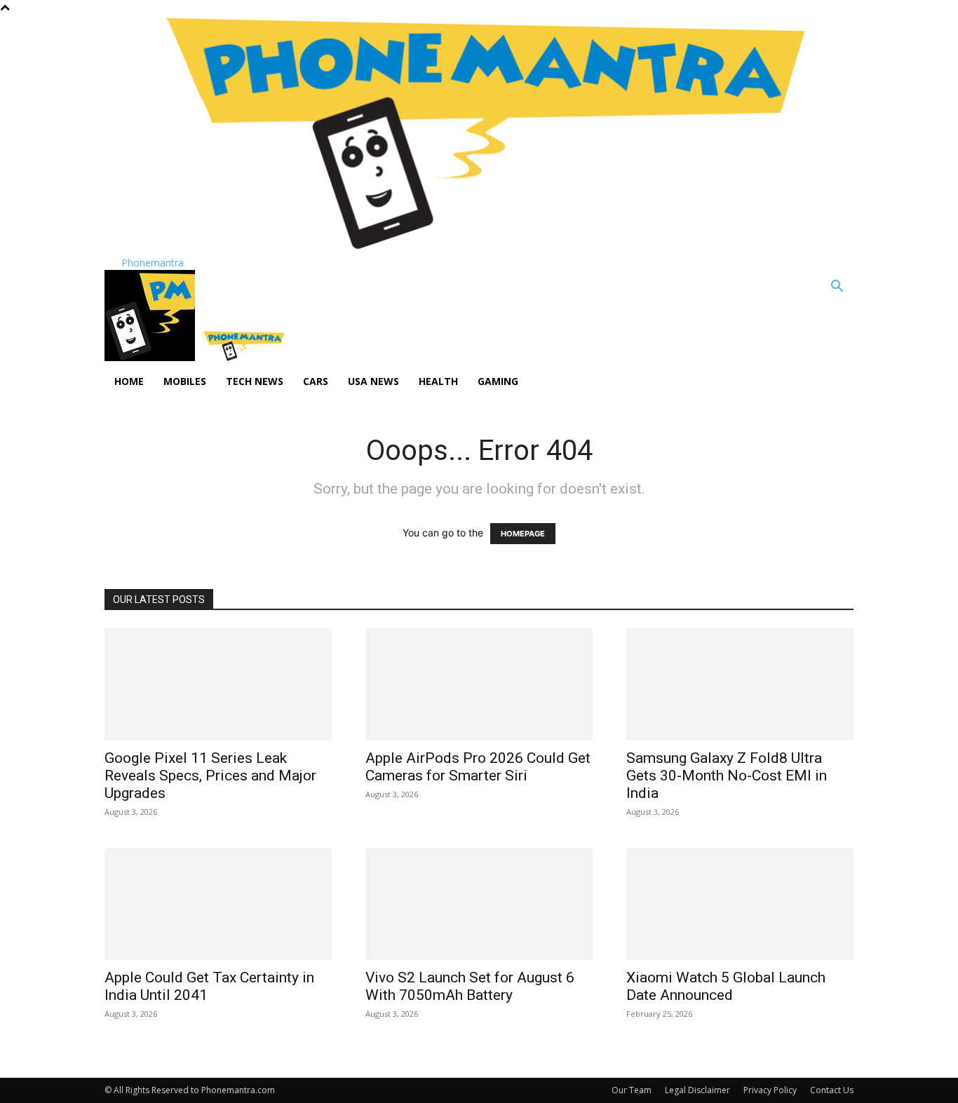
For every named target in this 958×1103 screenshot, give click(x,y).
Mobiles (184, 381)
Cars (315, 381)
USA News (373, 381)
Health (438, 381)
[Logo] (151, 357)
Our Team (632, 1090)
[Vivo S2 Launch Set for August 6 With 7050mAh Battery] (479, 904)
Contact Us (832, 1090)
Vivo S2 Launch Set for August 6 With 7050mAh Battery (469, 986)
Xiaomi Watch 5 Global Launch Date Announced (725, 986)
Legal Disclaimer (697, 1090)
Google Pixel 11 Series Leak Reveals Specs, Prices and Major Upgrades (210, 775)
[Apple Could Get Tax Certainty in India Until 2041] (218, 904)
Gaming (498, 381)
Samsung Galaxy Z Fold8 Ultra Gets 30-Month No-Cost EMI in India (726, 775)
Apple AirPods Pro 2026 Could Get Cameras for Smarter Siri (478, 767)
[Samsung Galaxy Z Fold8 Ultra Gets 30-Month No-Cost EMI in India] (740, 684)
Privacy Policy (770, 1090)
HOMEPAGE (523, 534)
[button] (837, 288)
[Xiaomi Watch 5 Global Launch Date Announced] (740, 904)
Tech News (254, 381)
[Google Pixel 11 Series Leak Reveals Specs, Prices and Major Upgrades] (218, 684)
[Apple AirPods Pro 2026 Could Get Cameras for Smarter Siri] (479, 684)
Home (129, 381)
